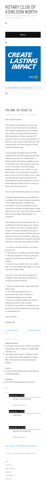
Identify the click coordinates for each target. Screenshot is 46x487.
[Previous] (6, 388)
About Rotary (10, 468)
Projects (8, 472)
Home (15, 88)
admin (22, 115)
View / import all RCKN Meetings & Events (20, 446)
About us (8, 465)
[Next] (6, 392)
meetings (8, 479)
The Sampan (31, 115)
